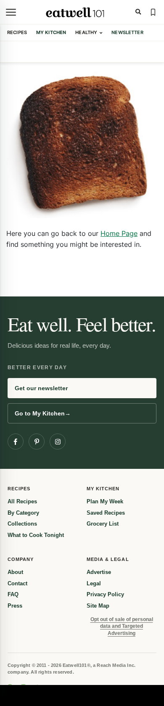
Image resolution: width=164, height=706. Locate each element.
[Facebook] (16, 442)
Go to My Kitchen (43, 413)
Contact (17, 583)
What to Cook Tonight (36, 535)
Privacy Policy (105, 594)
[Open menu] (11, 12)
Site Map (98, 606)
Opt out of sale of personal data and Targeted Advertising (121, 626)
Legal (94, 583)
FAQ (13, 594)
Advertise (99, 572)
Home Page (119, 233)
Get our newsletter (41, 388)
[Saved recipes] (153, 12)
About (15, 572)
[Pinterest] (37, 442)
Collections (22, 524)
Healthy (86, 32)
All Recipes (22, 501)
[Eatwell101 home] (75, 12)
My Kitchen (51, 32)
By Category (23, 513)
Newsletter (127, 32)
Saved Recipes (106, 513)
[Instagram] (58, 442)
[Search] (137, 12)
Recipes (17, 32)
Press (15, 606)
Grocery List (103, 524)
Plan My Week (105, 501)
